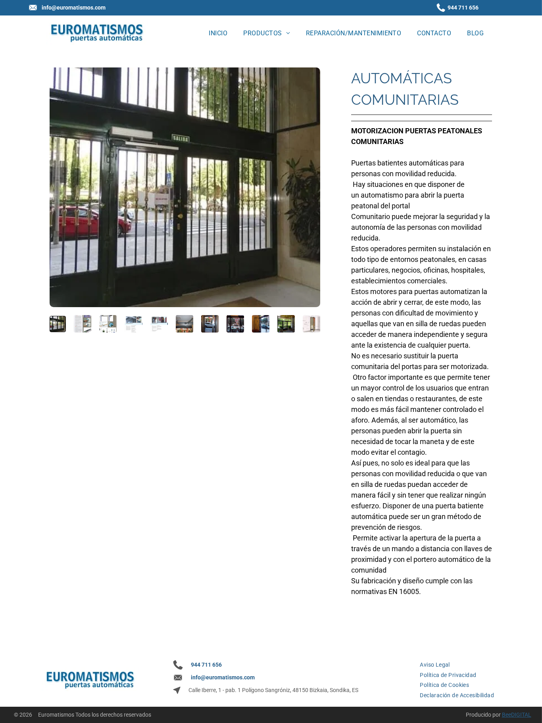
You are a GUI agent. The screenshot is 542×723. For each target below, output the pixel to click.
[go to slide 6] (184, 324)
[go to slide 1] (58, 324)
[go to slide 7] (210, 324)
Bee (506, 714)
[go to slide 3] (108, 324)
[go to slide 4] (133, 324)
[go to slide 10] (286, 324)
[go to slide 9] (260, 324)
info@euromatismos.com (74, 7)
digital (521, 714)
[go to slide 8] (235, 324)
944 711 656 (463, 7)
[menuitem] (218, 32)
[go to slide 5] (159, 324)
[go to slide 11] (311, 324)
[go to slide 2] (82, 324)
